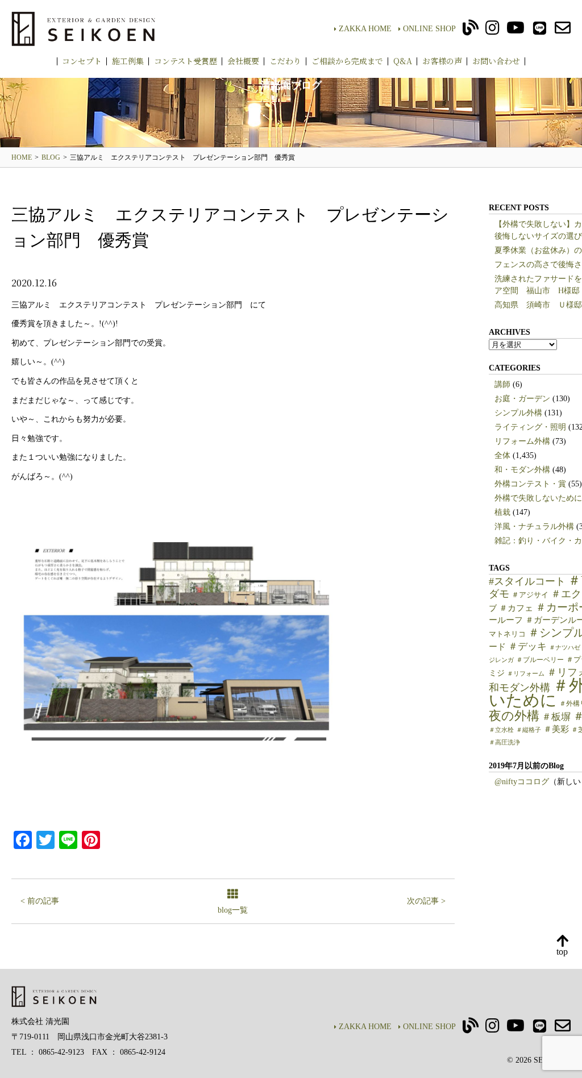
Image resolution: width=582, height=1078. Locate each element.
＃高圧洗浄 (504, 742)
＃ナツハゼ (564, 647)
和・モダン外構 (522, 469)
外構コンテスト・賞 (530, 484)
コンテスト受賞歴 (185, 60)
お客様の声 (442, 60)
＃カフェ (516, 608)
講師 (502, 384)
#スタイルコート (527, 581)
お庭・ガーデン (522, 398)
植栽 (502, 512)
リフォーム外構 (522, 441)
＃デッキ (527, 646)
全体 (502, 455)
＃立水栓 (501, 730)
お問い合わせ (496, 60)
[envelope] (563, 31)
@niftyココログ (521, 781)
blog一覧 (233, 910)
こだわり (285, 60)
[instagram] (492, 31)
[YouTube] (515, 31)
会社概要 (243, 60)
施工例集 (128, 60)
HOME (21, 157)
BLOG (50, 157)
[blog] (471, 31)
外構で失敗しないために (538, 498)
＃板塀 (556, 716)
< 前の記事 (39, 901)
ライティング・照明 (530, 427)
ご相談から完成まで (347, 60)
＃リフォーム (525, 674)
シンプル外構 (518, 413)
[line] (539, 31)
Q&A (402, 60)
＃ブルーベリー (540, 660)
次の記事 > (426, 901)
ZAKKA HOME (365, 28)
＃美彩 (556, 729)
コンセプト (82, 60)
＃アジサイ (530, 595)
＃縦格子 (528, 730)
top (562, 951)
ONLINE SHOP (429, 28)
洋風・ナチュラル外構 (534, 526)
